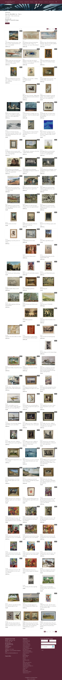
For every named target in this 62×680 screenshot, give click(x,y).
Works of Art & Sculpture (27, 671)
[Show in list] (20, 29)
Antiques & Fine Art (26, 640)
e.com (13, 653)
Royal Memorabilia (26, 660)
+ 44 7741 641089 (12, 650)
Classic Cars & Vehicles (26, 644)
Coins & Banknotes (26, 647)
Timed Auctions (25, 666)
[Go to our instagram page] (13, 657)
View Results (7, 23)
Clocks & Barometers (26, 646)
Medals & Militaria (26, 655)
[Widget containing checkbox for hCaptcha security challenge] (48, 646)
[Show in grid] (21, 29)
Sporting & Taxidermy (26, 664)
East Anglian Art (25, 649)
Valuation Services (26, 672)
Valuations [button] (41, 1)
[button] (56, 1)
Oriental (24, 657)
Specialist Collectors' (26, 663)
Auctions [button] (21, 1)
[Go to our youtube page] (12, 657)
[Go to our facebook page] (6, 657)
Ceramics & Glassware (26, 643)
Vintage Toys (25, 668)
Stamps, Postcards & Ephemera (28, 665)
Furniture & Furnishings (27, 650)
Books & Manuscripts (26, 641)
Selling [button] (36, 1)
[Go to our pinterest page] (10, 657)
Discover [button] (46, 1)
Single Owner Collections (27, 662)
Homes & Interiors (26, 653)
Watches (24, 669)
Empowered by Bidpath (31, 679)
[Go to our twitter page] (8, 657)
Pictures (24, 658)
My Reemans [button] (51, 1)
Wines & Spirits (25, 670)
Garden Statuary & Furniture (28, 651)
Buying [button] (31, 1)
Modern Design (25, 656)
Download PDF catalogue (14, 20)
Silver (24, 661)
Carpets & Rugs (25, 642)
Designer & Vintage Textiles (27, 648)
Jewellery (24, 654)
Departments (27, 1)
